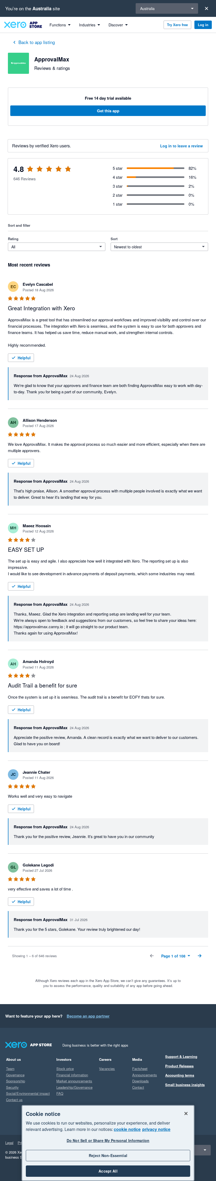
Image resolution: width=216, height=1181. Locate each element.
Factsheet (140, 1068)
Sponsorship (15, 1080)
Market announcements (74, 1080)
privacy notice (156, 1129)
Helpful (24, 357)
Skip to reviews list (39, 172)
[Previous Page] (152, 956)
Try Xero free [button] (177, 24)
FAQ (59, 1093)
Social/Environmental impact (28, 1093)
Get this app (108, 111)
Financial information (72, 1074)
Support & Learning (181, 1056)
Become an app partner (88, 1016)
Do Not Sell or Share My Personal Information (108, 1140)
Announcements (144, 1074)
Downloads (140, 1080)
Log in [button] (203, 24)
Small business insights (185, 1084)
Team (10, 1068)
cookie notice (127, 1129)
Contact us (14, 1099)
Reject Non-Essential (108, 1155)
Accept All (108, 1171)
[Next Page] (199, 956)
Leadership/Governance (74, 1087)
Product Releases (179, 1065)
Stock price (65, 1068)
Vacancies (107, 1068)
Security (12, 1087)
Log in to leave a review (181, 145)
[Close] (206, 8)
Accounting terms (179, 1075)
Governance (15, 1074)
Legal (9, 1142)
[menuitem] (60, 25)
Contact (138, 1087)
